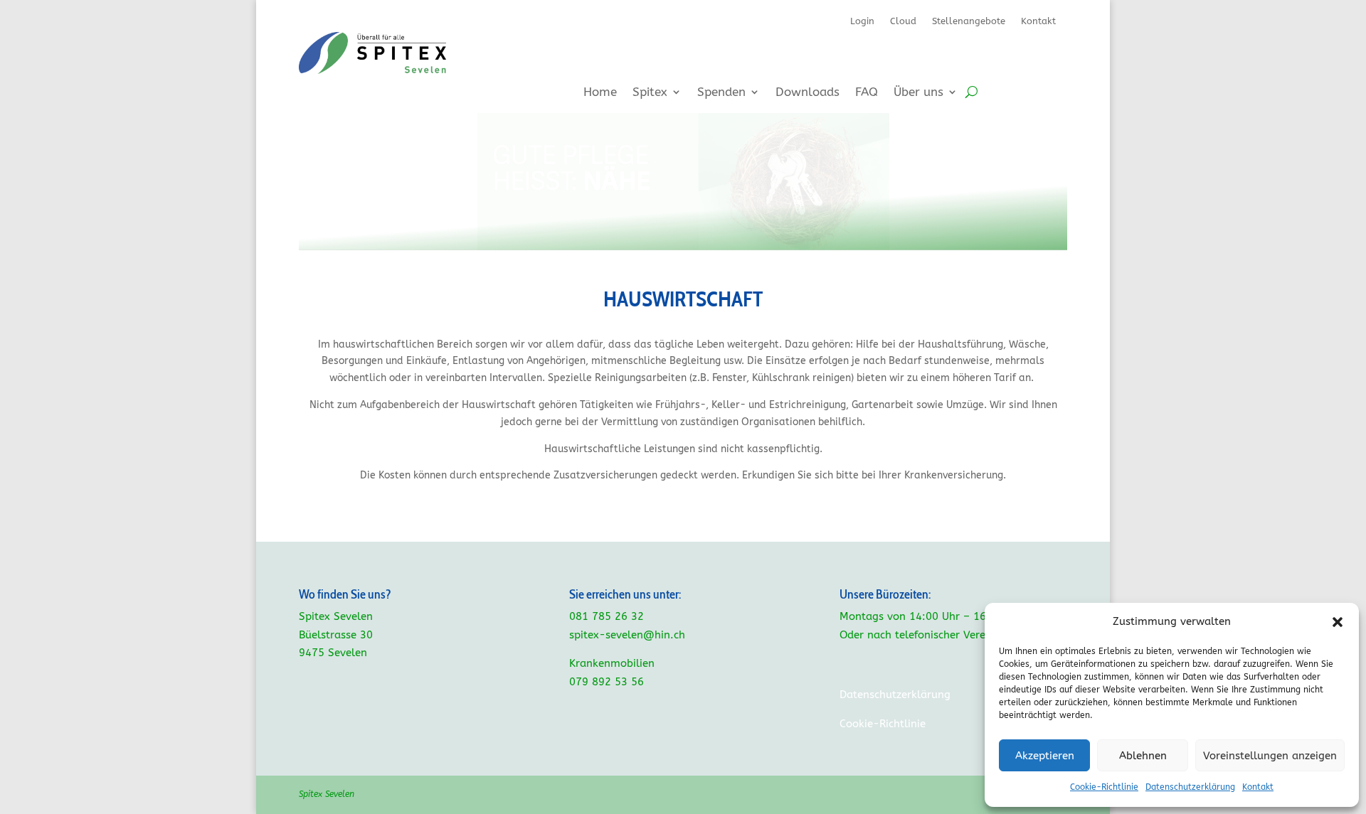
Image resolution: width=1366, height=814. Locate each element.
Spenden (721, 93)
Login (862, 21)
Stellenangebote (968, 21)
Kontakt (1258, 787)
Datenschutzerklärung (1190, 787)
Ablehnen (1143, 755)
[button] (1337, 622)
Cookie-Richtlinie (1104, 787)
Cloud (903, 21)
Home (600, 93)
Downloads (807, 93)
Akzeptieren (1044, 755)
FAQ (866, 93)
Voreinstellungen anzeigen (1270, 755)
